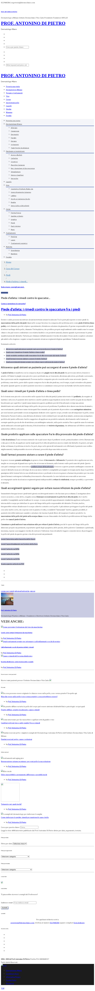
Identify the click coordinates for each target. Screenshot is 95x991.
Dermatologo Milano (14, 89)
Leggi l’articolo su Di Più (10, 559)
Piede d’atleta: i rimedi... (17, 281)
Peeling (14, 237)
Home (8, 262)
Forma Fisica (16, 213)
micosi (32, 591)
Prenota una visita (13, 86)
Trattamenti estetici (19, 243)
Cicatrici (14, 162)
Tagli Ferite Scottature (20, 148)
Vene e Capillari (17, 175)
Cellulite (14, 158)
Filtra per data (6, 843)
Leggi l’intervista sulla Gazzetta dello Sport (18, 539)
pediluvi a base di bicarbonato (42, 466)
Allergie (14, 128)
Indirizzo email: (7, 902)
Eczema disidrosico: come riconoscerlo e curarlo (17, 662)
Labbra (13, 196)
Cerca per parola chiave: (10, 827)
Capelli (9, 106)
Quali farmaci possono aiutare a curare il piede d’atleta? (26, 359)
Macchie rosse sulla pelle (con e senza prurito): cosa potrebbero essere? (29, 696)
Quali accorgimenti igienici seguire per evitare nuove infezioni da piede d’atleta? (35, 362)
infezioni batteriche (21, 591)
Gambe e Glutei (17, 216)
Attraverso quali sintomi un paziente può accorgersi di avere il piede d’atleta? (34, 349)
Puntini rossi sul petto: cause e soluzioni (16, 739)
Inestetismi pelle (12, 102)
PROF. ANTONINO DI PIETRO (9, 11)
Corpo (8, 99)
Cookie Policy (11, 980)
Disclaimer (10, 983)
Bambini (14, 254)
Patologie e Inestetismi (15, 151)
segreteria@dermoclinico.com (22, 923)
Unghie (8, 109)
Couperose (15, 131)
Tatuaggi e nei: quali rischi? (11, 804)
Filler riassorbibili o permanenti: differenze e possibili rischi (24, 774)
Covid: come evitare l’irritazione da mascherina (16, 633)
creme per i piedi (7, 591)
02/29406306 (54, 923)
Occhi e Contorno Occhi (20, 199)
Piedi (13, 223)
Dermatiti (15, 134)
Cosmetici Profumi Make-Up (22, 189)
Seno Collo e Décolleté (20, 206)
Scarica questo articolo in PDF (12, 564)
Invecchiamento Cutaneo (21, 192)
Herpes (14, 141)
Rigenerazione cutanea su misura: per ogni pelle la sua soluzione (26, 761)
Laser (13, 240)
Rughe (13, 202)
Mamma (9, 112)
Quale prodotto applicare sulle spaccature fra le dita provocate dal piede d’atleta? (36, 355)
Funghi (13, 138)
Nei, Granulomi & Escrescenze (23, 168)
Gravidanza (15, 250)
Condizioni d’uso (12, 974)
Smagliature (16, 172)
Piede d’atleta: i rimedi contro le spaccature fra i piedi (40, 309)
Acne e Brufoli (16, 155)
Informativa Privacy (13, 977)
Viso (7, 96)
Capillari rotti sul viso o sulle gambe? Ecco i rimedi (20, 723)
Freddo (9, 115)
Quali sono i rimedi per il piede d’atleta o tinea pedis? (25, 352)
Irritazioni (15, 144)
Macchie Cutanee (18, 165)
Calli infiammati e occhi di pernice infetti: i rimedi (17, 647)
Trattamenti (11, 233)
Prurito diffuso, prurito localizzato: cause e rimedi (20, 709)
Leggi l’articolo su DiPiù (10, 549)
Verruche (14, 178)
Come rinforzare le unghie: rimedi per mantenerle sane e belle (25, 817)
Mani (13, 229)
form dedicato (79, 923)
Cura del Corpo (12, 268)
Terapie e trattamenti (14, 93)
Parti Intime (16, 226)
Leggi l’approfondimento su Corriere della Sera (19, 544)
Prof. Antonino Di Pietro (17, 315)
